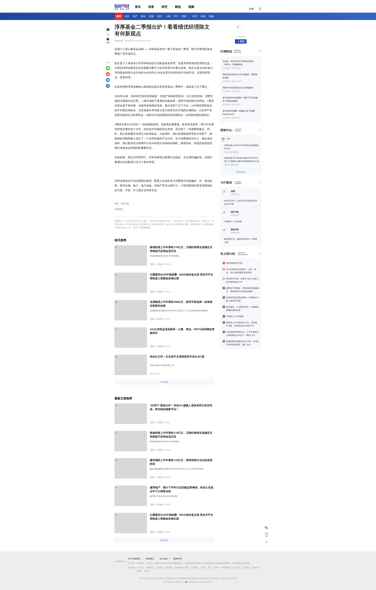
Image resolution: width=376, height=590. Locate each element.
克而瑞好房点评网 (181, 568)
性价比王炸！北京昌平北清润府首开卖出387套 (177, 356)
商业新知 (255, 568)
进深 (233, 191)
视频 (191, 6)
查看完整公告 (241, 172)
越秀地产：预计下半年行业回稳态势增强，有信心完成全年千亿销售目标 (181, 489)
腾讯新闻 (149, 568)
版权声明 (177, 559)
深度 (151, 6)
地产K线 (235, 212)
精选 (178, 6)
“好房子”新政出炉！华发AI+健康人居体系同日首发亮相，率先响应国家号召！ (181, 407)
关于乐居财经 (134, 559)
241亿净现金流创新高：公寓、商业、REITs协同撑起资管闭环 (182, 331)
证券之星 (119, 41)
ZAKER (217, 568)
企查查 (202, 568)
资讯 (138, 6)
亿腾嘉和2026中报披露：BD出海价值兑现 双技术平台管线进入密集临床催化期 (181, 276)
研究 (164, 6)
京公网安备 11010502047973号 (200, 582)
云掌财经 (246, 568)
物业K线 (235, 229)
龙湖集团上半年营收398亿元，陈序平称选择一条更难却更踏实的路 (181, 303)
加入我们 (164, 559)
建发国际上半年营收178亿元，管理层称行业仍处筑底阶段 (181, 462)
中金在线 (236, 568)
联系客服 (145, 227)
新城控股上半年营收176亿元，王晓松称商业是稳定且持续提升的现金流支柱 (181, 249)
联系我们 (150, 559)
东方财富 (194, 568)
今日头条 (140, 568)
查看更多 (164, 382)
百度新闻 (159, 568)
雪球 (209, 568)
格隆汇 (139, 571)
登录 (251, 9)
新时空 (147, 571)
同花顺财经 (226, 568)
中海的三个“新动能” (233, 221)
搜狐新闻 (168, 568)
